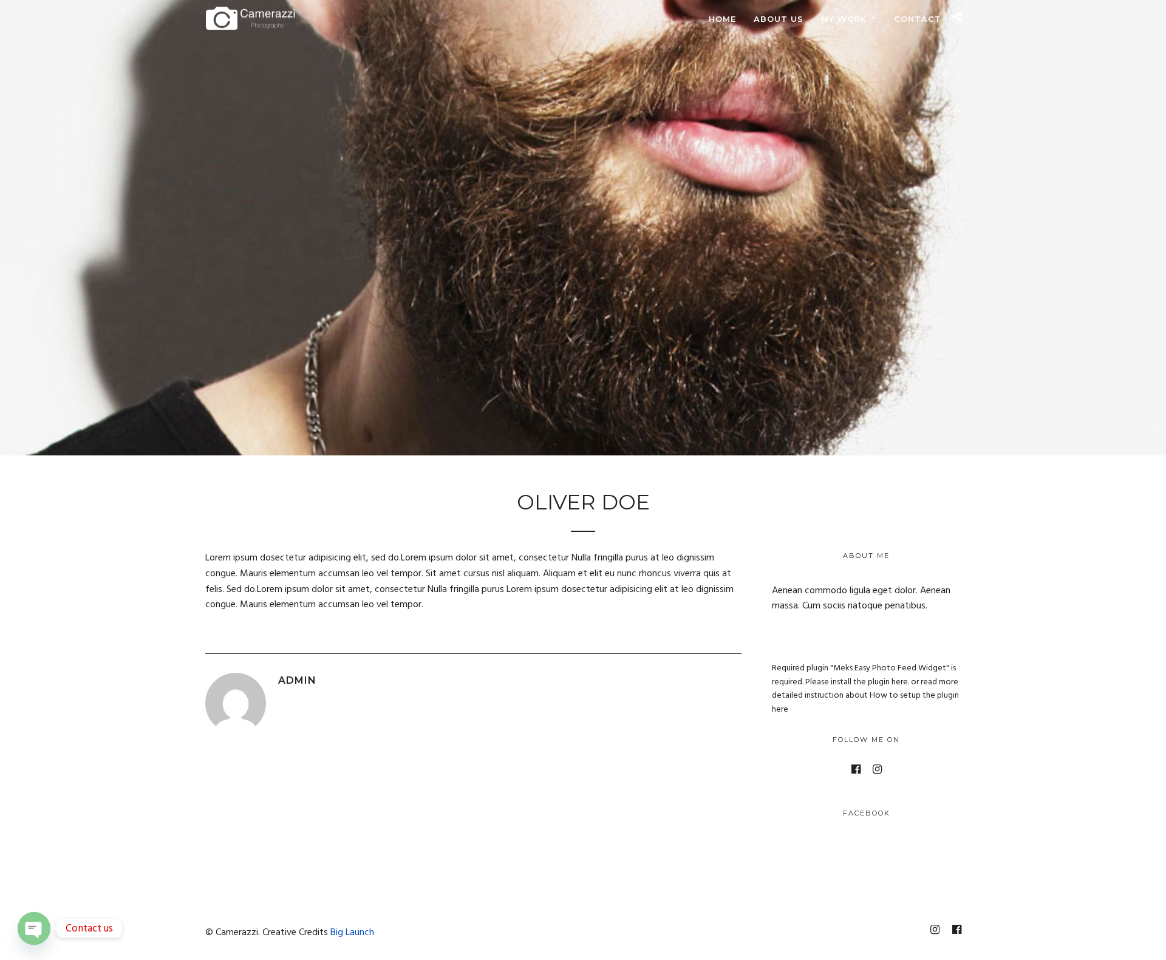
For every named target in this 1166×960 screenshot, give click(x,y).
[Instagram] (877, 769)
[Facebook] (856, 769)
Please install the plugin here (856, 682)
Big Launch (352, 933)
